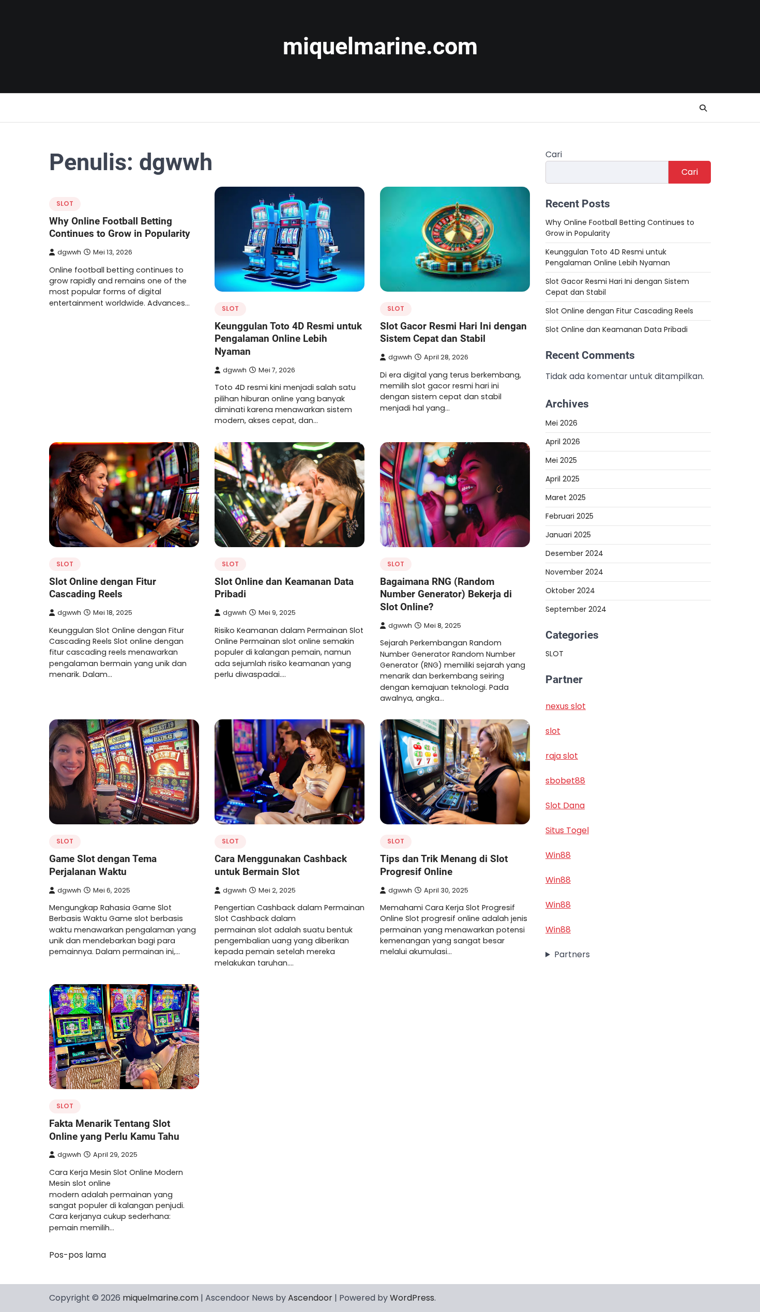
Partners (572, 954)
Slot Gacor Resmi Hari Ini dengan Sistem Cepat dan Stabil (453, 332)
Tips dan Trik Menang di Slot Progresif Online (444, 865)
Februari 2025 (569, 515)
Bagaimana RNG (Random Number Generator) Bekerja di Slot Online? (446, 594)
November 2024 (574, 571)
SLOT (64, 203)
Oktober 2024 (570, 590)
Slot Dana (565, 805)
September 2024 (575, 609)
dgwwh (69, 252)
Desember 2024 (574, 553)
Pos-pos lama (77, 1255)
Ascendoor (310, 1298)
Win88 (558, 855)
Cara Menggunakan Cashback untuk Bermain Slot (281, 865)
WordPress (412, 1298)
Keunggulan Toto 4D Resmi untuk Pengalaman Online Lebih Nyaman (288, 339)
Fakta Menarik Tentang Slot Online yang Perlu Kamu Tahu (114, 1130)
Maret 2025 (565, 497)
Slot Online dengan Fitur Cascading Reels (102, 588)
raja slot (561, 756)
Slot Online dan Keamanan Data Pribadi (616, 329)
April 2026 (562, 441)
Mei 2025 (561, 460)
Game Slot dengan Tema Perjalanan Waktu (103, 865)
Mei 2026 (561, 422)
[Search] (703, 108)
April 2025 (562, 478)
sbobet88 (565, 781)
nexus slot (565, 706)
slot (552, 731)
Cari (553, 154)
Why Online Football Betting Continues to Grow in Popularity (119, 227)
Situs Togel (567, 830)
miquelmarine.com (380, 46)
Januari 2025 (568, 534)
